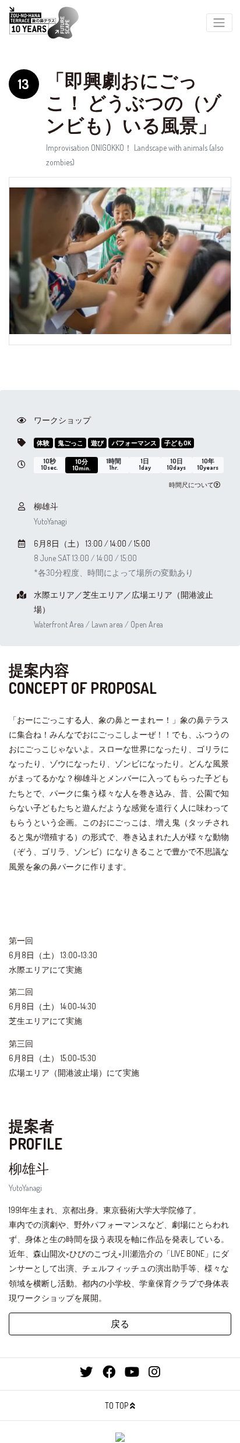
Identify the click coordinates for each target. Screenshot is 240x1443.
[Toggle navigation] (219, 23)
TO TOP (117, 1405)
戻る (120, 1323)
